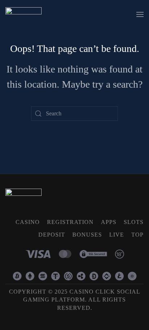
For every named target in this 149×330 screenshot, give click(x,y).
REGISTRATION (70, 222)
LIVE (116, 235)
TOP (137, 235)
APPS (108, 222)
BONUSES (87, 235)
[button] (140, 14)
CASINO (28, 222)
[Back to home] (23, 14)
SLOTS (134, 222)
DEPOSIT (51, 235)
